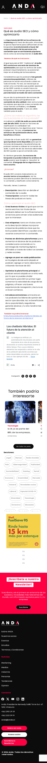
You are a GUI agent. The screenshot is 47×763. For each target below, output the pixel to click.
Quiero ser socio (14, 728)
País (7, 464)
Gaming (26, 471)
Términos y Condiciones (12, 650)
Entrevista (16, 505)
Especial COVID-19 (28, 491)
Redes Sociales (32, 458)
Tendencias (6, 681)
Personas (5, 676)
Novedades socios (28, 484)
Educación (29, 505)
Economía (9, 478)
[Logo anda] (23, 7)
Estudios (5, 645)
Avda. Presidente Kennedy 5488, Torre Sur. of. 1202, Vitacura (22, 706)
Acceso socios (14, 734)
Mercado (36, 478)
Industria (5, 672)
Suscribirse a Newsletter (9, 742)
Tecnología (29, 498)
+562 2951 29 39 (8, 711)
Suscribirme (23, 607)
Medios (4, 667)
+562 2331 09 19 (7, 715)
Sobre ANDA (7, 632)
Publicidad (35, 464)
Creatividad (23, 478)
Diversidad (15, 498)
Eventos (5, 641)
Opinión (5, 686)
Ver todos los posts (23, 446)
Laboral (12, 491)
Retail (36, 471)
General (12, 484)
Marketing (6, 663)
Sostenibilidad (12, 471)
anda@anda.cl (8, 720)
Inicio (6, 18)
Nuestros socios (8, 636)
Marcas (18, 458)
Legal (8, 458)
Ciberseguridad (20, 464)
